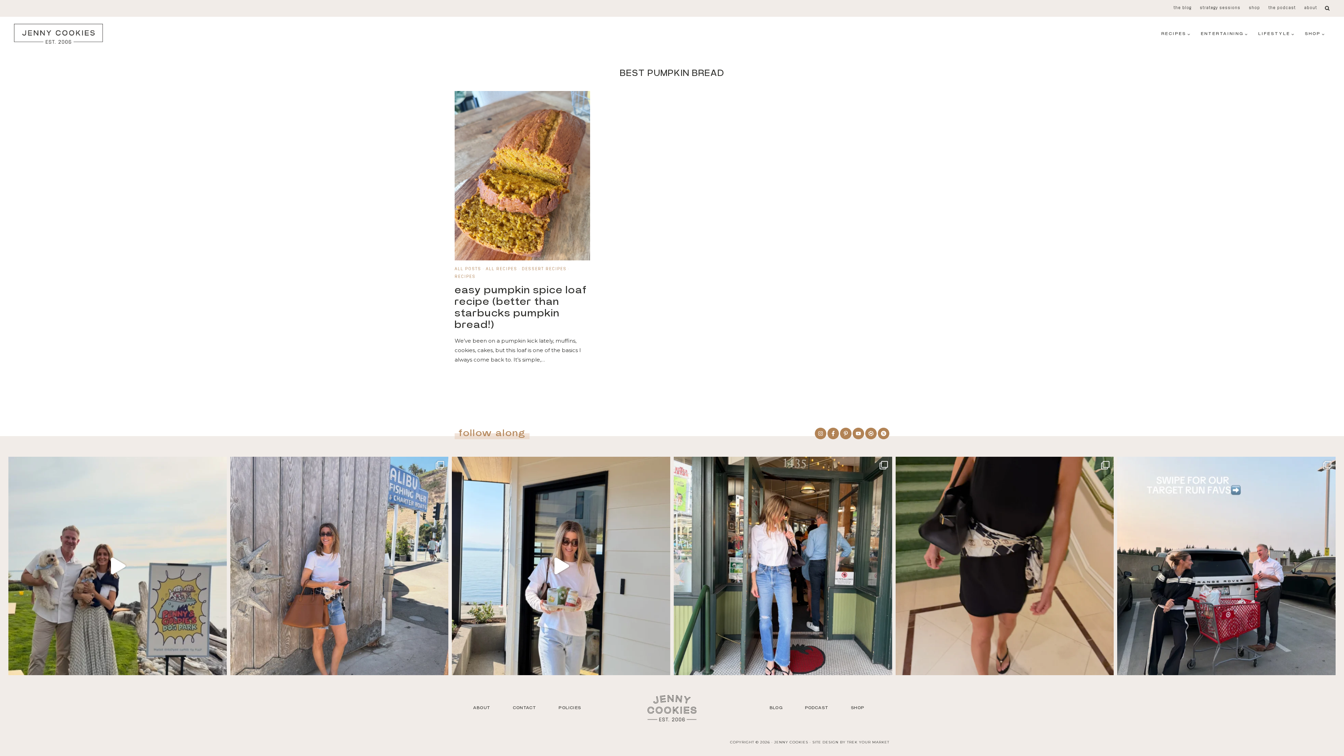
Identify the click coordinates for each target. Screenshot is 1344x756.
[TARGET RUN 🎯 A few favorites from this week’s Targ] (1226, 566)
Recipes (465, 277)
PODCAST (816, 708)
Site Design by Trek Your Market (850, 742)
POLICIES (570, 708)
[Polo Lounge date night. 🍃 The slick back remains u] (1005, 566)
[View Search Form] (1327, 8)
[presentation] (522, 175)
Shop (1254, 8)
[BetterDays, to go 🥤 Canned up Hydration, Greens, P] (561, 566)
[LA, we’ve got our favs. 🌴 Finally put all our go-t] (339, 566)
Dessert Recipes (544, 269)
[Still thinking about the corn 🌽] (783, 566)
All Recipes (501, 269)
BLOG (776, 708)
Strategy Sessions (1220, 8)
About (1310, 8)
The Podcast (1282, 8)
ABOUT (481, 708)
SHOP (857, 708)
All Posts (468, 269)
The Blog (1182, 8)
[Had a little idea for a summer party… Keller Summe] (117, 566)
